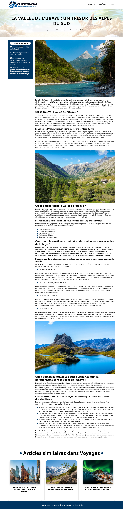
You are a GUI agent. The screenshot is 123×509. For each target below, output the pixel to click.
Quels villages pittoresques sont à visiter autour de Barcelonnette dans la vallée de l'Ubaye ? (20, 71)
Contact (68, 505)
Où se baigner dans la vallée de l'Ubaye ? (19, 54)
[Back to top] (117, 503)
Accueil (41, 30)
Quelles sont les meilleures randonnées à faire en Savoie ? (61, 488)
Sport (111, 4)
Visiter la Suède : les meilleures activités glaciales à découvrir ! (98, 488)
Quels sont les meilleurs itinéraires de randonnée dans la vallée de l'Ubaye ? (20, 61)
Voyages (91, 4)
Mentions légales (77, 505)
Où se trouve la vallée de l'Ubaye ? (19, 48)
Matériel (102, 4)
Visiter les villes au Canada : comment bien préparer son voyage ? (25, 489)
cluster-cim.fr (46, 505)
